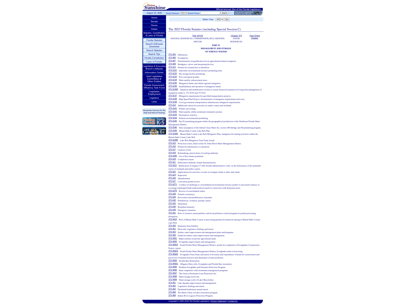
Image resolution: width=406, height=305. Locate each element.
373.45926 (173, 254)
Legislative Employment (154, 92)
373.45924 (173, 251)
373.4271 (172, 184)
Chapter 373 (236, 36)
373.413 (172, 67)
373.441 (172, 213)
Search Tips (154, 54)
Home (154, 17)
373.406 (172, 57)
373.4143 (172, 115)
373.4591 (172, 238)
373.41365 (173, 89)
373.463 (172, 289)
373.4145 (172, 121)
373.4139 (172, 102)
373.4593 (172, 260)
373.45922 (173, 244)
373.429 (172, 197)
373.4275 (172, 191)
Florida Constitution (154, 58)
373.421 (172, 162)
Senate (154, 21)
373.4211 (172, 165)
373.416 (172, 146)
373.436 (172, 206)
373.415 (172, 143)
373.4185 (172, 156)
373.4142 (172, 111)
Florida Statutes (154, 40)
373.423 (172, 175)
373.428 (172, 194)
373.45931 (173, 264)
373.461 (172, 283)
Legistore (154, 98)
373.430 (172, 200)
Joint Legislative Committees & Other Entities (154, 79)
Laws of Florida (154, 61)
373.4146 (172, 127)
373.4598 (172, 276)
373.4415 (172, 219)
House (154, 25)
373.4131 (172, 70)
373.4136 (172, 86)
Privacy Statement (218, 301)
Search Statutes (154, 50)
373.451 (172, 229)
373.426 (172, 178)
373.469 (172, 295)
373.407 (172, 61)
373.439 (172, 210)
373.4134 (172, 80)
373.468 (172, 292)
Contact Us (233, 301)
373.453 (172, 232)
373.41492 (173, 134)
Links (154, 101)
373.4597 (172, 273)
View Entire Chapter (254, 37)
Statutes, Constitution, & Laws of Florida (154, 34)
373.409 (172, 64)
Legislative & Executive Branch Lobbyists (154, 67)
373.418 (172, 153)
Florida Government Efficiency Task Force (154, 86)
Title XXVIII (197, 36)
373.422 (172, 172)
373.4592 (172, 241)
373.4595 (172, 267)
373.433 (172, 203)
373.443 (172, 225)
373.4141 (172, 108)
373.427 (172, 181)
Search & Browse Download (154, 45)
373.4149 (172, 130)
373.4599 (172, 279)
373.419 (172, 159)
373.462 (172, 286)
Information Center (154, 72)
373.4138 (172, 99)
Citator (154, 29)
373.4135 (172, 83)
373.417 (172, 149)
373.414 (172, 105)
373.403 (172, 54)
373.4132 (172, 73)
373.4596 (172, 270)
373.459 (172, 235)
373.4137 (172, 95)
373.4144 (172, 118)
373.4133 (172, 76)
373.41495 (173, 140)
